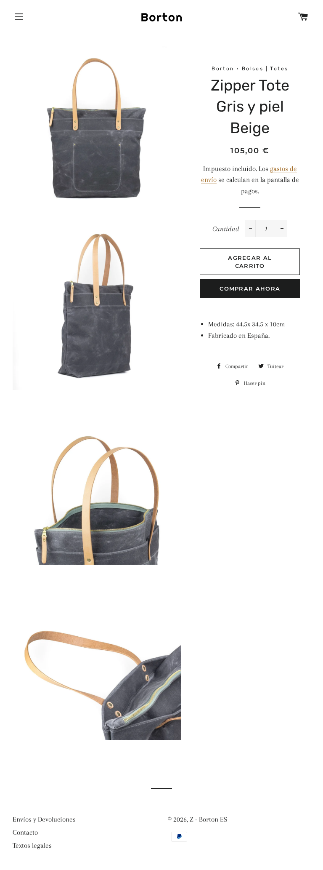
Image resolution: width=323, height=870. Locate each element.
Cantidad (225, 229)
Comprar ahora (250, 288)
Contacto (25, 832)
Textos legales (32, 845)
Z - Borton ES (208, 819)
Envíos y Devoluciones (44, 819)
